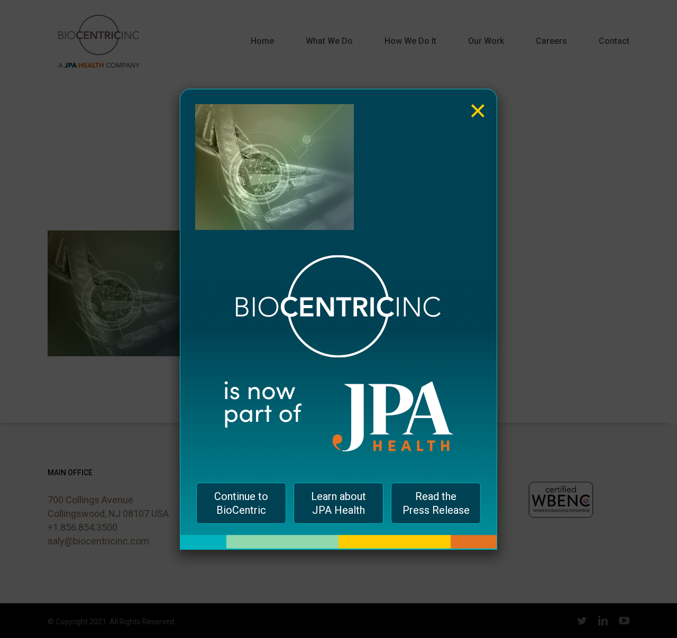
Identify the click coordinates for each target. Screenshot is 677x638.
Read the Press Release (436, 503)
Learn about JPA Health (338, 503)
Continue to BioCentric (241, 503)
